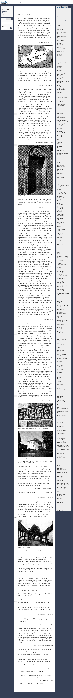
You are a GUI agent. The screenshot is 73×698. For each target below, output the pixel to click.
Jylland (3, 14)
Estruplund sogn (22, 689)
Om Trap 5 (44, 2)
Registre (32, 2)
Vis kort (38, 2)
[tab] (57, 7)
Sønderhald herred (47, 689)
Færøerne (21, 2)
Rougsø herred (4, 11)
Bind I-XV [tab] (9, 19)
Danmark (14, 2)
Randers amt (4, 12)
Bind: (3, 21)
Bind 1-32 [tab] (3, 19)
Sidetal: (3, 26)
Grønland (26, 2)
